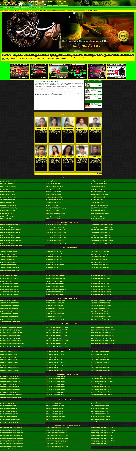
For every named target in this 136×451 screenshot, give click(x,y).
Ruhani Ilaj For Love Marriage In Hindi (53, 189)
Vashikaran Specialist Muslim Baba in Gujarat (99, 262)
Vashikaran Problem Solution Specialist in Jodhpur (9, 311)
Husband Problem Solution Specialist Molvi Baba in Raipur (56, 332)
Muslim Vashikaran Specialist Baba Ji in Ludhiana (55, 351)
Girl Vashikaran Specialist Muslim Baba (98, 210)
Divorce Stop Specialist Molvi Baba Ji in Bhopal (54, 411)
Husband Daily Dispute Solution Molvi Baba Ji (93, 88)
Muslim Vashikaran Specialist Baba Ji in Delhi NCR (100, 368)
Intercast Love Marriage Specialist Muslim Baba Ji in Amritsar (11, 446)
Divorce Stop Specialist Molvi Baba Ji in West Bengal (100, 402)
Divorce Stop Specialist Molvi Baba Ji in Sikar (8, 411)
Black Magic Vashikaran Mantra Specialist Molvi (54, 197)
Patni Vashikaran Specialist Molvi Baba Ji (8, 215)
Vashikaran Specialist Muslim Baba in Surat (8, 264)
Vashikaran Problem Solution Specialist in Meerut (9, 313)
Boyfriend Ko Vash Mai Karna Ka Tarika (98, 186)
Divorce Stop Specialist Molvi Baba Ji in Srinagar (100, 413)
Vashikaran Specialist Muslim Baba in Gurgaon (54, 253)
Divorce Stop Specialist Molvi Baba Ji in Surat (8, 416)
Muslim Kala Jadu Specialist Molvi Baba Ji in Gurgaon (56, 379)
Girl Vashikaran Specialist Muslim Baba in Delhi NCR (101, 292)
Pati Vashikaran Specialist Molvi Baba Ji (7, 216)
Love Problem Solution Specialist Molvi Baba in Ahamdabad (11, 242)
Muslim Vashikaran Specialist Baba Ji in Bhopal (54, 360)
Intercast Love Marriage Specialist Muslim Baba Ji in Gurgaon (57, 430)
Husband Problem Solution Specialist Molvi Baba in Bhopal (56, 335)
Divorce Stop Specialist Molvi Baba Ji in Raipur (54, 408)
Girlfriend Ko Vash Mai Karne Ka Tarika (98, 188)
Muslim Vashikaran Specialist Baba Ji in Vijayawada (100, 365)
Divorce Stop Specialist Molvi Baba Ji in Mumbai (9, 403)
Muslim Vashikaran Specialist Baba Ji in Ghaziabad (100, 370)
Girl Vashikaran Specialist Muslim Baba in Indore (55, 283)
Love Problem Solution (15, 7)
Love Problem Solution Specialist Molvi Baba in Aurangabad (102, 240)
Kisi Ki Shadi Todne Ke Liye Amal (97, 199)
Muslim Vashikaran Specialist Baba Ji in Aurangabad (100, 367)
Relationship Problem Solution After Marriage (54, 216)
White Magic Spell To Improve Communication (99, 194)
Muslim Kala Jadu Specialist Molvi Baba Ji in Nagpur (55, 387)
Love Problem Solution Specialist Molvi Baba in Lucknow (10, 229)
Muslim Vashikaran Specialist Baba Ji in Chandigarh (10, 372)
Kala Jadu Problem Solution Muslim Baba (53, 183)
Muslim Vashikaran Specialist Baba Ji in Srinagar (100, 362)
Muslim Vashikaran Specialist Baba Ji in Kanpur (100, 359)
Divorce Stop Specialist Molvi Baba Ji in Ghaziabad (100, 421)
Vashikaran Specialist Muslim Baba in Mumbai (8, 251)
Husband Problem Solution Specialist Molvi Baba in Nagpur (56, 337)
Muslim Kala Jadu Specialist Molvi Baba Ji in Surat (9, 391)
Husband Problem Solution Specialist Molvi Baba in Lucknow (11, 330)
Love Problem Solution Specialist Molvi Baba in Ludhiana (56, 224)
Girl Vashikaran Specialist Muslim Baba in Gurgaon (55, 278)
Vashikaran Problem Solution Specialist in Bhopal (55, 310)
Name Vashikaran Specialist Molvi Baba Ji (98, 191)
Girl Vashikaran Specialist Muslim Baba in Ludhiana (55, 275)
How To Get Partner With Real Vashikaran (53, 207)
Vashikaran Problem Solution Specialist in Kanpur (100, 308)
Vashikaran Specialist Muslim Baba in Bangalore (100, 251)
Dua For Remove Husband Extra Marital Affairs (54, 192)
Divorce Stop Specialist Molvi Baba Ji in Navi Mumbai (101, 406)
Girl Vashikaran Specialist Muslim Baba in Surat (9, 289)
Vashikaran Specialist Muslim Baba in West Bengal (100, 249)
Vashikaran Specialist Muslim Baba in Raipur (54, 256)
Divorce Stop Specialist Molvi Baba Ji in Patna (99, 408)
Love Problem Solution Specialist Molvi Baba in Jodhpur (10, 235)
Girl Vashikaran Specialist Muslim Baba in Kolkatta (55, 276)
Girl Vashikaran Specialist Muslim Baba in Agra (9, 278)
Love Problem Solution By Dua (51, 184)
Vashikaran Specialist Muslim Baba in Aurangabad (100, 265)
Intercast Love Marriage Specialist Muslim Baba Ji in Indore (57, 435)
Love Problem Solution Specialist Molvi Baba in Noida (55, 229)
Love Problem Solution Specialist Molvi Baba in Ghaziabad (101, 243)
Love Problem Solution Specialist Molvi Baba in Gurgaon (56, 227)
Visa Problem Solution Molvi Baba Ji (7, 192)
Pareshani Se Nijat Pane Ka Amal (97, 192)
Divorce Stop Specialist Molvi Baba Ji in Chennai (100, 405)
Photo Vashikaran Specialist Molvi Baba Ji (98, 189)
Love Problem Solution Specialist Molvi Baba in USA (55, 242)
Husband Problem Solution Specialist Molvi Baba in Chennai (102, 327)
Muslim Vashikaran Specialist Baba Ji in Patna (99, 357)
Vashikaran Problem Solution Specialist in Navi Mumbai (101, 305)
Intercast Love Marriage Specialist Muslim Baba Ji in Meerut (11, 440)
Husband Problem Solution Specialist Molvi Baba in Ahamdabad (12, 343)
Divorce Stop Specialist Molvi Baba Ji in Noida (54, 406)
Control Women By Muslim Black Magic (53, 188)
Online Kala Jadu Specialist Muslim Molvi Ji (8, 210)
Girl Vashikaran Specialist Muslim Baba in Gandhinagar (56, 289)
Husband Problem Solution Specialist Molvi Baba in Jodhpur (11, 337)
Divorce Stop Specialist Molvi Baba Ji (97, 218)
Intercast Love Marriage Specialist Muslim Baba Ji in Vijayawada (103, 440)
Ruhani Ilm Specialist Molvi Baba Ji (6, 213)
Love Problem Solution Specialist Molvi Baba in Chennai (101, 227)
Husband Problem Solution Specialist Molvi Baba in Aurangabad (103, 340)
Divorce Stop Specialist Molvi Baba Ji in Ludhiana (55, 402)
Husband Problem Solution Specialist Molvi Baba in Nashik (56, 338)
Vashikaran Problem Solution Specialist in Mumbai (9, 302)
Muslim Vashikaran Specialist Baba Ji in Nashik (54, 364)
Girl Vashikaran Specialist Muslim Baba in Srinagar (100, 286)
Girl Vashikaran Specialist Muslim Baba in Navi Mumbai (101, 280)
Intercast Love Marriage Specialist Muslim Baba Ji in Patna (102, 432)
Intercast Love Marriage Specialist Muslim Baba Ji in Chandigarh (12, 448)
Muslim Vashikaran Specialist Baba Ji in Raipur (54, 357)
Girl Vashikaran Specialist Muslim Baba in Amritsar (9, 294)
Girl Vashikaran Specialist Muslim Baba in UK (54, 291)
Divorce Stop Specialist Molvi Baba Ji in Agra (8, 405)
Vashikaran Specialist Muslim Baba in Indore (54, 257)
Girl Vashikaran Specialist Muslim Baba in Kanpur (100, 283)
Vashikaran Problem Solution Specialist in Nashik (55, 313)
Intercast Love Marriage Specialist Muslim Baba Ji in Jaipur (11, 433)
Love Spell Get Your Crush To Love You (98, 197)
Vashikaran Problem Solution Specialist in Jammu (100, 310)
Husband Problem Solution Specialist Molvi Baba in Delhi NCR (102, 341)
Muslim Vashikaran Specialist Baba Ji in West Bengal (100, 351)
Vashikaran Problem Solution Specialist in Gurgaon (55, 303)
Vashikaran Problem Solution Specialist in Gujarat (100, 313)
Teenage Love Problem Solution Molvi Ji (98, 180)
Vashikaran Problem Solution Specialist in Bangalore (100, 302)
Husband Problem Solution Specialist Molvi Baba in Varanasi (11, 341)
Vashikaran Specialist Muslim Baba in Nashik (54, 262)
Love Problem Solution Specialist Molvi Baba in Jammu (101, 234)
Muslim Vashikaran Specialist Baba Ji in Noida (54, 356)
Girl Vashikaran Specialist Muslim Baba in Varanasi (9, 291)
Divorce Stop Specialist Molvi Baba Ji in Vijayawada (100, 416)
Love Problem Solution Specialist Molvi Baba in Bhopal (56, 234)
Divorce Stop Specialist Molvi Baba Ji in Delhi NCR (100, 419)
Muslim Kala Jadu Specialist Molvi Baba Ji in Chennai (101, 379)
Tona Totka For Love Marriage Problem (7, 199)
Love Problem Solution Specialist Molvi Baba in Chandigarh (11, 245)
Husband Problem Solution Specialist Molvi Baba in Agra (10, 329)
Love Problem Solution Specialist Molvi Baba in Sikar (10, 234)
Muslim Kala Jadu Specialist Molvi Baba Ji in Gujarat (101, 389)
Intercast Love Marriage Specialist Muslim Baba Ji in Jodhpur (11, 438)
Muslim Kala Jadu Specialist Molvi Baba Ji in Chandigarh (10, 397)
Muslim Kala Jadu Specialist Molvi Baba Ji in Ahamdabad (11, 394)
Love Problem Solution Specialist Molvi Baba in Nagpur (56, 235)
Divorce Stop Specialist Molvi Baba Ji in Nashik (54, 414)
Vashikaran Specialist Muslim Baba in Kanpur (99, 257)
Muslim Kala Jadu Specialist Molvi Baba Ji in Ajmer (9, 384)
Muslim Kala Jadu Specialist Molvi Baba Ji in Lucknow (10, 381)
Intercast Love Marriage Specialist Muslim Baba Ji (100, 219)
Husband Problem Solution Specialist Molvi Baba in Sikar (10, 335)
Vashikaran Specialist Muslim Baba (97, 208)
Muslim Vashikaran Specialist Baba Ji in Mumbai (9, 352)
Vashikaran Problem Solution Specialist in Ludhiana (55, 300)
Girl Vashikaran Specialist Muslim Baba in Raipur (55, 281)
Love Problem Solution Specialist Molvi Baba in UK (55, 240)
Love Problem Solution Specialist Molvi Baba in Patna (101, 230)
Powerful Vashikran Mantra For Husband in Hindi (9, 180)
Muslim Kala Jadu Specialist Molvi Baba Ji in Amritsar (10, 395)
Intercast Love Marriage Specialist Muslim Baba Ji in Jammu (102, 435)
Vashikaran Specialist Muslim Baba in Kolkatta (54, 251)
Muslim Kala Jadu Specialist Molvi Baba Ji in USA (55, 394)
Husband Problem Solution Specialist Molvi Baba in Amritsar (11, 345)
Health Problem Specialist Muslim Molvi (7, 183)
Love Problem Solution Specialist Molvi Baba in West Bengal (102, 224)
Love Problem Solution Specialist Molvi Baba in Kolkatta (56, 226)
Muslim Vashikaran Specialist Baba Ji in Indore (54, 359)
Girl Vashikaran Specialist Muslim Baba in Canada (55, 294)
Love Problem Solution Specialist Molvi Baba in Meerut (10, 237)
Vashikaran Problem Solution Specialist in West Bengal (101, 300)
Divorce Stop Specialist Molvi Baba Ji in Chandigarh (9, 422)
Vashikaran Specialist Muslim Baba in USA (53, 267)
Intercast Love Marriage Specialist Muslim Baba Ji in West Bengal (58, 448)
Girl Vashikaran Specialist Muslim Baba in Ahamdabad (10, 292)
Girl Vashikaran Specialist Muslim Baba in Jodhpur (9, 286)
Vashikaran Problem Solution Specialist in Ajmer (9, 308)
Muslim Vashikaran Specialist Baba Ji (98, 215)
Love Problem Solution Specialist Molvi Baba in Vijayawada (102, 238)
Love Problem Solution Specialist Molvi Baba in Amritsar (10, 243)
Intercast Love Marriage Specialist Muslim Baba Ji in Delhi (11, 427)
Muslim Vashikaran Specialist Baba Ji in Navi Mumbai (101, 356)
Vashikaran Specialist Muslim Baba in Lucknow (9, 254)
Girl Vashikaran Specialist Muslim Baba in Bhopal (55, 284)
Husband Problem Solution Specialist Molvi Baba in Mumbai (11, 327)
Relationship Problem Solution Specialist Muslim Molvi (55, 213)
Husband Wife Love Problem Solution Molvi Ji (54, 186)
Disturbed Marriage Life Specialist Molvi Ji (53, 218)
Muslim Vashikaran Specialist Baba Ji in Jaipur (9, 357)
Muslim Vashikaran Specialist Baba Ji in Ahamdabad (10, 368)
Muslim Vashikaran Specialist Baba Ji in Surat (8, 365)
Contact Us (44, 7)
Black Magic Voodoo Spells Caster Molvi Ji (99, 183)
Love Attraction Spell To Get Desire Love (53, 202)
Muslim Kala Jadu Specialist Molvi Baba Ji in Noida (55, 381)
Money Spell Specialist (4, 184)
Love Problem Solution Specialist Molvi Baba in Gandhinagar (57, 238)
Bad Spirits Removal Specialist (5, 218)
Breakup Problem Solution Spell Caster (7, 191)
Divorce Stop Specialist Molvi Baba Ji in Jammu (99, 411)
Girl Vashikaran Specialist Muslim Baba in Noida (55, 280)
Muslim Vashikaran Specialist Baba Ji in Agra (8, 354)
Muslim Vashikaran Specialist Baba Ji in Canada (54, 370)
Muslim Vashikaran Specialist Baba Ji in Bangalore (100, 352)
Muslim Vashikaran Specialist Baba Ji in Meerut (9, 364)
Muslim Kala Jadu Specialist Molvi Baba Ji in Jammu (100, 386)
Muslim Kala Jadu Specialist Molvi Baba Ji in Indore (55, 384)
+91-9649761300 (6, 59)
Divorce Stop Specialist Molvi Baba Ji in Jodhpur (9, 413)
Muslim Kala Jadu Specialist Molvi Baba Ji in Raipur (55, 383)
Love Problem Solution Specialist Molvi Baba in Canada (56, 243)
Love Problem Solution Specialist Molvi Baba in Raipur (56, 230)
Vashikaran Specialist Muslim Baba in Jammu (99, 259)
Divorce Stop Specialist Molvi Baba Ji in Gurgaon (55, 405)
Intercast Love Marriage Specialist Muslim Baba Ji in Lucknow (11, 432)
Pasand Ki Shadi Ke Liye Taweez (97, 200)
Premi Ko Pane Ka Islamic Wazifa (97, 202)
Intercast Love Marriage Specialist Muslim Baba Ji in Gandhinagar (58, 441)
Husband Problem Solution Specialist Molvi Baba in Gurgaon (57, 329)
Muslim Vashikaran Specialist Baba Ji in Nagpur (54, 362)
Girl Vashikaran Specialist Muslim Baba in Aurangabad (101, 291)
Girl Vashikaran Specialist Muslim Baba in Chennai (100, 278)
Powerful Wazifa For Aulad (5, 219)
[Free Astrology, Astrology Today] (20, 3)
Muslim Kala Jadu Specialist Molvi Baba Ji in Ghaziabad (101, 395)
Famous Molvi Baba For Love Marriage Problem (54, 215)
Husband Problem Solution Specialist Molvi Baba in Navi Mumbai (103, 329)
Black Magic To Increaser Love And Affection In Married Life (57, 208)
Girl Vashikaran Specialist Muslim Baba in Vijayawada (101, 289)
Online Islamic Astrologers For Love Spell (7, 194)
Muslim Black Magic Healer (51, 180)
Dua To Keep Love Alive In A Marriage (98, 196)
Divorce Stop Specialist (37, 7)
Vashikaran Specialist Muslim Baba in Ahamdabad (9, 267)
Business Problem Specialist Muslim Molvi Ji (8, 186)
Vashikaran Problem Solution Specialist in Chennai (100, 303)
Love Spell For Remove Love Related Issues (53, 200)
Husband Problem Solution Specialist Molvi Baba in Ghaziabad (102, 343)
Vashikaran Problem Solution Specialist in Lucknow (9, 305)
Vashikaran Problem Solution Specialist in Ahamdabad (10, 318)
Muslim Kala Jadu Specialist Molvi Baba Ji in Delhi (9, 376)
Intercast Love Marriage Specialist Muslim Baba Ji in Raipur (57, 433)
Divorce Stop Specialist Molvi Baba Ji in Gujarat (100, 414)
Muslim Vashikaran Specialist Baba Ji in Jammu (100, 360)
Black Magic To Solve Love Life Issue (52, 210)
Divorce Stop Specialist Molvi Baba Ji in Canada (54, 421)
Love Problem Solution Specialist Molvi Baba (99, 207)
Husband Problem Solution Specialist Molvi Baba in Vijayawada (102, 338)
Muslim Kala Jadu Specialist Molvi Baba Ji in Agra (9, 379)
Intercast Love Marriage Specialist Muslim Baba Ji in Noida (56, 432)
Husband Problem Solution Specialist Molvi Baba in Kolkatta (57, 327)
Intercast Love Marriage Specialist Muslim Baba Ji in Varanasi (11, 443)
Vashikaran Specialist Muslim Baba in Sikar (8, 259)
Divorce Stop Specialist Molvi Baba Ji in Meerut (9, 414)
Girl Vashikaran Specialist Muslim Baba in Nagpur (55, 286)
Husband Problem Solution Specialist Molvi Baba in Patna (101, 330)
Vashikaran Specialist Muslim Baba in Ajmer (8, 257)
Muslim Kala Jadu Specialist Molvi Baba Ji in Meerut (10, 389)
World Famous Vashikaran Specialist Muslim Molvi (9, 196)
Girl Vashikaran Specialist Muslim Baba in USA (54, 292)
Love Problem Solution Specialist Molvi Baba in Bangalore (101, 226)
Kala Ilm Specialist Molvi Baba (51, 181)
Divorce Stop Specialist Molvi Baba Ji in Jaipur (8, 408)
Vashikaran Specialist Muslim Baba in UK (53, 265)
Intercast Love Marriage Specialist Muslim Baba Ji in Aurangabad (103, 441)
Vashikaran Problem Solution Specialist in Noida (54, 305)
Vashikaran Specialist (6, 7)
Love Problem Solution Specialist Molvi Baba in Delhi (10, 224)
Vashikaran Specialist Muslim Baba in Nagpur (54, 261)
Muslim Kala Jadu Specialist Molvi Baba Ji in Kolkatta (56, 378)
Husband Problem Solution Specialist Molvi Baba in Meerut (11, 338)
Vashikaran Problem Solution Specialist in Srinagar (100, 311)
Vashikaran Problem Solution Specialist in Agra (9, 303)
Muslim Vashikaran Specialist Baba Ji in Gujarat (100, 364)
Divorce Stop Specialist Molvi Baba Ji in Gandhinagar (55, 416)
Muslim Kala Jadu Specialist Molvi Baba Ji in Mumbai (10, 378)
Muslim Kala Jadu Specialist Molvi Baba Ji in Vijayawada (101, 391)
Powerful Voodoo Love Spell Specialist (7, 202)
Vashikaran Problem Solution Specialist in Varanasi (9, 316)
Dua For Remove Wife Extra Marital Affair (53, 194)
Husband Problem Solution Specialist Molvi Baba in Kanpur (102, 332)
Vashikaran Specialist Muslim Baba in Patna (99, 256)
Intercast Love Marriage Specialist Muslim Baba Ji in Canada (57, 446)
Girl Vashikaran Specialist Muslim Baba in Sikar (9, 284)
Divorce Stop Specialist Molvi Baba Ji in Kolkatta (55, 403)
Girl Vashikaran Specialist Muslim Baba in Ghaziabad (101, 294)
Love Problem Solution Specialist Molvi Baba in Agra (10, 227)
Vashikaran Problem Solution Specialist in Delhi (9, 300)
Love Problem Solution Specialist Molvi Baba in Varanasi (10, 240)
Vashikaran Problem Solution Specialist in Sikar (9, 310)
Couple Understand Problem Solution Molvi (8, 188)
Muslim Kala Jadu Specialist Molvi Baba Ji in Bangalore (101, 378)
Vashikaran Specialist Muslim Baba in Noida (54, 254)
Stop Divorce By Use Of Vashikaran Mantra (8, 197)
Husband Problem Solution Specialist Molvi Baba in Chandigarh (12, 346)
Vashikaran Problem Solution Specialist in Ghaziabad (100, 319)
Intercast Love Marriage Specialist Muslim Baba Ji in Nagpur (57, 438)
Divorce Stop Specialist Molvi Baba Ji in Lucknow (9, 406)
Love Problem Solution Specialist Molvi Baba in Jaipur (10, 230)
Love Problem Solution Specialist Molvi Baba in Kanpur (101, 232)
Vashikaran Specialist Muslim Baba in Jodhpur (9, 261)
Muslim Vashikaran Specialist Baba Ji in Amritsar (9, 370)
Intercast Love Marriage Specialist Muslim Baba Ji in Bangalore (102, 427)
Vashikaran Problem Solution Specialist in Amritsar (9, 319)
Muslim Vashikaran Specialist (26, 7)
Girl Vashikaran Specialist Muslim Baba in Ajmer (9, 283)
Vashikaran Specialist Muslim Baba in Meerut (8, 262)
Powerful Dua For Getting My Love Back (53, 191)
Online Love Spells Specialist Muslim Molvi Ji (93, 94)
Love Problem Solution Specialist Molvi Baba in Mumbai (10, 226)
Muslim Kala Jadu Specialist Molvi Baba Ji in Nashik (55, 389)
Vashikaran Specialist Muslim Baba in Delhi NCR (100, 267)
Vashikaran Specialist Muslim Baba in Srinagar (99, 261)
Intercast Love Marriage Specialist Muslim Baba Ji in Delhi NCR (103, 443)
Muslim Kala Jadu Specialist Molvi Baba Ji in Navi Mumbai (102, 381)
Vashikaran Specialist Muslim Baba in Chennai (99, 253)
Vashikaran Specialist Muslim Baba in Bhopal (54, 259)
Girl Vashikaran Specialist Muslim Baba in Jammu (100, 284)
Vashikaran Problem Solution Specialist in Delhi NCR (100, 318)
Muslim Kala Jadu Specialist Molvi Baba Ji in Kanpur (101, 384)
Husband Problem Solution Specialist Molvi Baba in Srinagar (102, 335)
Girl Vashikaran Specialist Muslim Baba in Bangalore (100, 276)
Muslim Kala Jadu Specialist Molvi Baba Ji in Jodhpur (10, 387)
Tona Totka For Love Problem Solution (7, 200)
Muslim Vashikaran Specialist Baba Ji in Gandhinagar (55, 365)
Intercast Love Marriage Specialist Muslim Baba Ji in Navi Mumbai (103, 430)
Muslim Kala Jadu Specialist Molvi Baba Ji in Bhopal (55, 386)
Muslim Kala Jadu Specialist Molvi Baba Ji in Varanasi (10, 392)
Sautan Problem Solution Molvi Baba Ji (7, 189)
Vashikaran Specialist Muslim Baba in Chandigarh (9, 270)
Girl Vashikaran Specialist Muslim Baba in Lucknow (9, 280)
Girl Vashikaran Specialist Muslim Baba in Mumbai (9, 276)
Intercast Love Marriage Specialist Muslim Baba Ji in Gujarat (102, 438)
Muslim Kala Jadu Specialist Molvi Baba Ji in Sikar (9, 386)
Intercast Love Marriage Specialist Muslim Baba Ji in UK (56, 443)
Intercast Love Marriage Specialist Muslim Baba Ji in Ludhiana (57, 427)
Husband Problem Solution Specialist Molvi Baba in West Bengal (57, 346)
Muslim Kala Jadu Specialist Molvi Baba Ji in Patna (100, 383)
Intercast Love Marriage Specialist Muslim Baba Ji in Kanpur (102, 433)
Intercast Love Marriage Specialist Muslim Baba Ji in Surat (11, 441)
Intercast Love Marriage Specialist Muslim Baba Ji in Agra (11, 430)
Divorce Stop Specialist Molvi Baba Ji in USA (54, 419)
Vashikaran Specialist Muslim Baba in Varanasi (9, 265)
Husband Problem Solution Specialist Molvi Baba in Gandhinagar (57, 340)
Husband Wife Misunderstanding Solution (8, 181)
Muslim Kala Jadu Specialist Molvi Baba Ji (98, 216)
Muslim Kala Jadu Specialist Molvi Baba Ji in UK (55, 392)
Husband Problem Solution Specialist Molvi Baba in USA (56, 343)
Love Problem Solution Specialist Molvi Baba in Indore (56, 232)
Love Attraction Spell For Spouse (52, 205)
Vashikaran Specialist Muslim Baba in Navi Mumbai (100, 254)
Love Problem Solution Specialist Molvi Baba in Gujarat (101, 237)
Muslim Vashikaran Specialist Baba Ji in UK (54, 367)
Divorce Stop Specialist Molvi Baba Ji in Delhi (8, 402)
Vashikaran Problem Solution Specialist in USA (54, 318)
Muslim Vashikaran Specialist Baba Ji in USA (54, 368)
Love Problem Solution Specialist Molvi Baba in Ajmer (10, 232)
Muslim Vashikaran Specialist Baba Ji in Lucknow (9, 356)
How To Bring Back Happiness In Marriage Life (54, 199)
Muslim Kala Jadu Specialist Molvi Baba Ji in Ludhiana (56, 376)
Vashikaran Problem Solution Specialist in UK (54, 316)
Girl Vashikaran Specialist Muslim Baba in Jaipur (9, 281)
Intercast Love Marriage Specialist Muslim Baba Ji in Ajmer (11, 435)
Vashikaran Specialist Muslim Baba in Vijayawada (100, 264)
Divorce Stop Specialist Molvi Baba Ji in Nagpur (54, 413)
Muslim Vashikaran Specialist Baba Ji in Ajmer (9, 359)
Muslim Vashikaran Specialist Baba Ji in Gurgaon (55, 354)
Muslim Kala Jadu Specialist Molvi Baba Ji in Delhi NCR (101, 394)
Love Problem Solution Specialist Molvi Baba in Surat (10, 238)
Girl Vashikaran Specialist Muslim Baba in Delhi (9, 275)
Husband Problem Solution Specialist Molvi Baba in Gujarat (102, 337)
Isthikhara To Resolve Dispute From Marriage (99, 205)
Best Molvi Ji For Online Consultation (98, 184)
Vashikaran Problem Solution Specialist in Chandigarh (10, 321)
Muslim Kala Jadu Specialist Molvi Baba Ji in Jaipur (9, 383)
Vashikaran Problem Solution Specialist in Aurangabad (101, 316)
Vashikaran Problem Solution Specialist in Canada (55, 319)
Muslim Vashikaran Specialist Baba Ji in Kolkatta (55, 352)
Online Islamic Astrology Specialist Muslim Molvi (9, 208)
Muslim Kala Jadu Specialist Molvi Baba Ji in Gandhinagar (56, 391)
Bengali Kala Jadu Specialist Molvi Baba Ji (8, 205)
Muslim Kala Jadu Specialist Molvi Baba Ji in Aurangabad (101, 392)
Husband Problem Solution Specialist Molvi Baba (100, 213)
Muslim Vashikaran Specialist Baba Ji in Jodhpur (9, 362)
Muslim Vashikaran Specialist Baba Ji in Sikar (8, 360)
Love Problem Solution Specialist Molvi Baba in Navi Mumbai (102, 229)
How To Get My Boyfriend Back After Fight (54, 196)
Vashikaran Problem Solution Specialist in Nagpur (55, 311)
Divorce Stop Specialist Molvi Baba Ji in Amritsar (9, 421)
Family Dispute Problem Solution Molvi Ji (98, 181)
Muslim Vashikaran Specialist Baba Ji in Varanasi (9, 367)
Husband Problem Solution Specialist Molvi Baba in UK (56, 341)
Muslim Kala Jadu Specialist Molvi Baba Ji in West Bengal (101, 376)
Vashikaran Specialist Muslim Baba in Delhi (8, 249)
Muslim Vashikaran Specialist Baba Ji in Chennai (100, 354)
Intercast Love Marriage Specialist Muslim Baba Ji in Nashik (57, 440)
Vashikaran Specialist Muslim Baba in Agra (8, 253)
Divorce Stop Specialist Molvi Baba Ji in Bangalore (100, 403)
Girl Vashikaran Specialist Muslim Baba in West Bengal (101, 275)
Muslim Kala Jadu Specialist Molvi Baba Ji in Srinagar (101, 387)
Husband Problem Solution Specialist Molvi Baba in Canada (57, 345)
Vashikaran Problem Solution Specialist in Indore (55, 308)
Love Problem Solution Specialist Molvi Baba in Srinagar (101, 235)
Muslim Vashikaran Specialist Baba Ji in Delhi (8, 351)
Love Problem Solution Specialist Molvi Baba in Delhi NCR (102, 242)
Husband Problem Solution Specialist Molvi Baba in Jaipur (11, 332)
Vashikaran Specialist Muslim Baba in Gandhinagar (55, 264)
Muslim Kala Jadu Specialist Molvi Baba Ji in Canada (55, 395)
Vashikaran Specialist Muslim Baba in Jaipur (8, 256)
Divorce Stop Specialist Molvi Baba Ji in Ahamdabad (10, 419)
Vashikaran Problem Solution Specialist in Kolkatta (55, 302)
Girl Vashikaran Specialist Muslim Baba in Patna (100, 281)
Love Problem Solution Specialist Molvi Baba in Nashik (56, 237)
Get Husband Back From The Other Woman (8, 207)
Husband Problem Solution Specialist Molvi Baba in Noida (56, 330)
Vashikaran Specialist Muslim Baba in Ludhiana (54, 249)
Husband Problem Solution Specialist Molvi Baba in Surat (10, 340)
